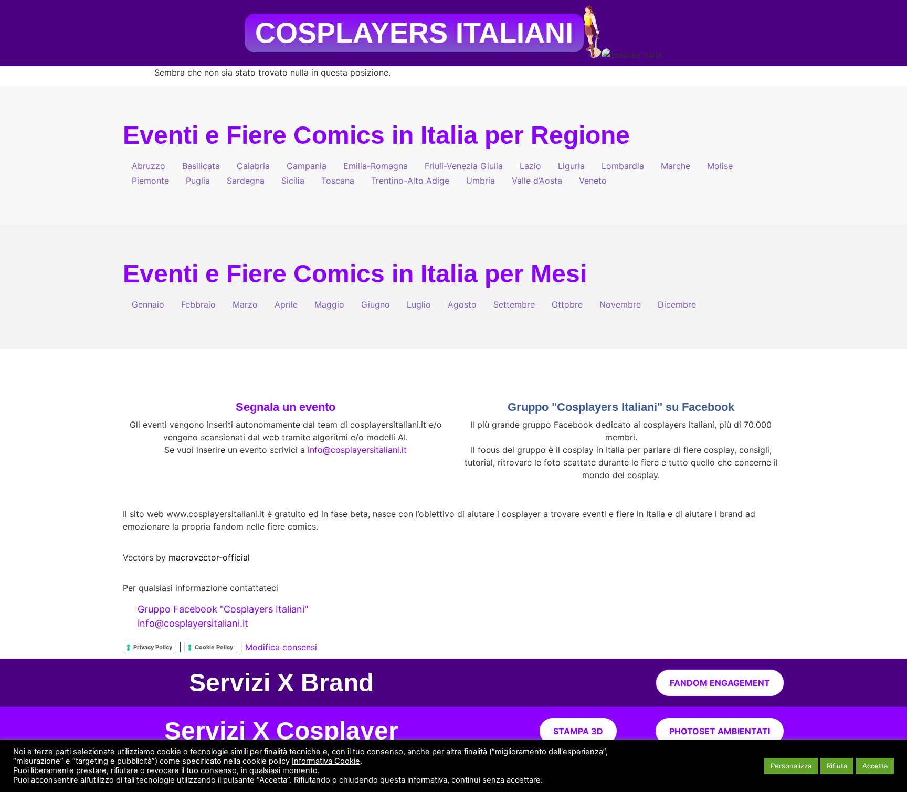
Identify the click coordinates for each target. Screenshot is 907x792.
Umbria (480, 180)
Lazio (530, 166)
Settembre (514, 304)
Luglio (419, 304)
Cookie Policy (214, 647)
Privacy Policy (152, 647)
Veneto (593, 180)
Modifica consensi (281, 647)
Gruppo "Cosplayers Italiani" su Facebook (621, 407)
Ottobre (567, 304)
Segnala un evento (285, 407)
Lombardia (623, 166)
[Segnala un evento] (285, 382)
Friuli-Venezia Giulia (464, 166)
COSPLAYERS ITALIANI (414, 33)
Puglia (198, 180)
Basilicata (201, 166)
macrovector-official (209, 557)
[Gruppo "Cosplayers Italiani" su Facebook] (621, 382)
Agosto (462, 304)
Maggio (329, 304)
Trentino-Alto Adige (410, 180)
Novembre (620, 304)
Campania (306, 166)
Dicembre (677, 304)
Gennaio (148, 304)
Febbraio (198, 304)
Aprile (286, 304)
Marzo (245, 304)
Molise (720, 166)
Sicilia (292, 180)
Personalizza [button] (791, 766)
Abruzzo (148, 166)
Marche (675, 166)
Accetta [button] (875, 766)
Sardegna (246, 180)
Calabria (253, 166)
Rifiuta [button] (837, 766)
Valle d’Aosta (537, 180)
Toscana (337, 180)
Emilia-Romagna (375, 166)
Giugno (375, 304)
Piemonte (150, 180)
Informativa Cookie (326, 761)
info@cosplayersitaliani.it (357, 450)
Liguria (571, 166)
